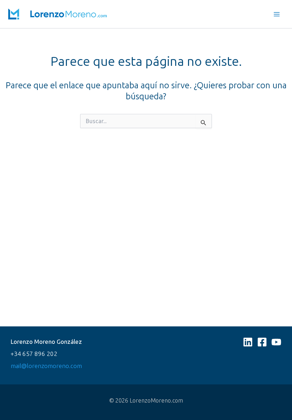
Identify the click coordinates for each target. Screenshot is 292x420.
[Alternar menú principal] (277, 14)
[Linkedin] (248, 342)
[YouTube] (276, 342)
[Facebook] (262, 342)
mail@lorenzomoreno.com (46, 365)
